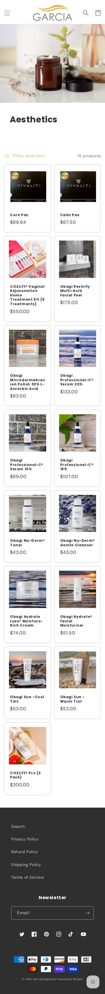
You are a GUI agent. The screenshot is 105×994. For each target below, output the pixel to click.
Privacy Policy (24, 839)
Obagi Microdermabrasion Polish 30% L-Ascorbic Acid (27, 382)
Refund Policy (24, 851)
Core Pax (19, 215)
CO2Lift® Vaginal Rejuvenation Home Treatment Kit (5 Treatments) (27, 295)
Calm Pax (70, 215)
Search (18, 826)
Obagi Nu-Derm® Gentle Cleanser (77, 542)
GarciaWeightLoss (44, 979)
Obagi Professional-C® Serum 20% (77, 380)
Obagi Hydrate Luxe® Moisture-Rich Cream (26, 621)
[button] (7, 13)
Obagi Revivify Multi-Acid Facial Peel (75, 291)
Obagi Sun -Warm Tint (72, 699)
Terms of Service (27, 877)
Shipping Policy (26, 864)
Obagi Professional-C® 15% (77, 464)
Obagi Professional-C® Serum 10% (26, 464)
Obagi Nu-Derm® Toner (27, 542)
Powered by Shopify (70, 979)
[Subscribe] (87, 913)
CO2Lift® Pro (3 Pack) (25, 775)
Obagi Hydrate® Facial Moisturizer (76, 621)
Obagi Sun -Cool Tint (27, 699)
